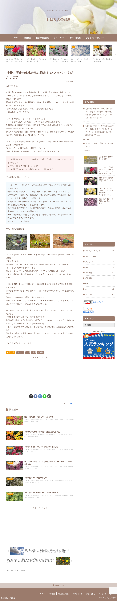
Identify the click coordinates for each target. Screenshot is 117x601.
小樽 (28, 352)
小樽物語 (11, 352)
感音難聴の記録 (63, 594)
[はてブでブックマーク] (40, 396)
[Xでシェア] (31, 396)
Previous (2, 54)
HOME (42, 594)
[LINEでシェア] (45, 396)
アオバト (21, 352)
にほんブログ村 (98, 302)
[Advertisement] (40, 375)
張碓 (34, 352)
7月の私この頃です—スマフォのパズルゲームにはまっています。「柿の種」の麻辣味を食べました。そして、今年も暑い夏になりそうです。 (99, 113)
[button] (49, 396)
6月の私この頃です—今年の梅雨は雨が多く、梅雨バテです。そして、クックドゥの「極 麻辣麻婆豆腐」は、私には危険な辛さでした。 (99, 130)
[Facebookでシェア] (35, 396)
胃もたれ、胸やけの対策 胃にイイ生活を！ (99, 144)
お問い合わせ (90, 594)
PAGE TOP (59, 585)
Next (115, 54)
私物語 (41, 352)
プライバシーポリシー (106, 594)
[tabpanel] (14, 54)
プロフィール (77, 594)
